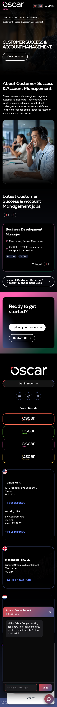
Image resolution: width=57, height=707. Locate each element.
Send (45, 687)
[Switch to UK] (35, 6)
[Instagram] (37, 396)
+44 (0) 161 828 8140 (18, 580)
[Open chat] (49, 699)
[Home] (13, 6)
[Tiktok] (28, 396)
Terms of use (4, 703)
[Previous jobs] (6, 215)
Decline (31, 697)
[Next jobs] (14, 215)
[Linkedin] (19, 396)
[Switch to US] (40, 6)
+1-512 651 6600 (15, 502)
